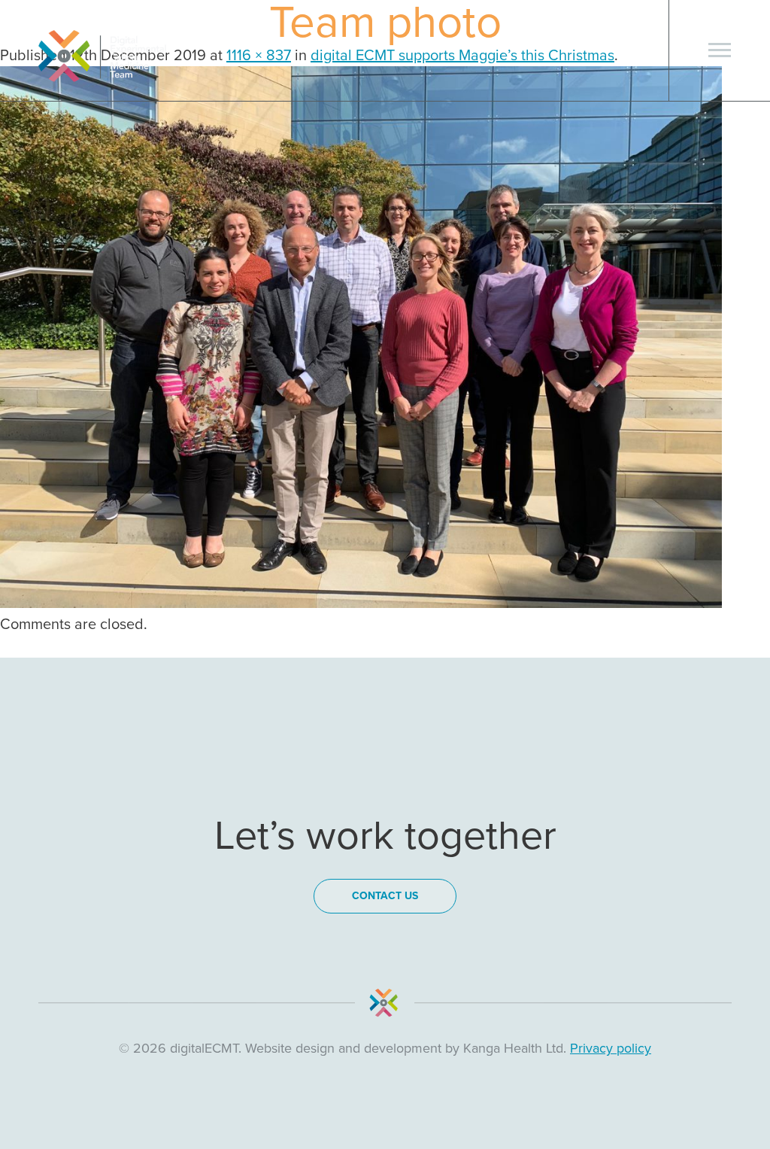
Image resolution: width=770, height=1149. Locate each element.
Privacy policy (610, 1048)
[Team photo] (361, 603)
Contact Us (385, 895)
